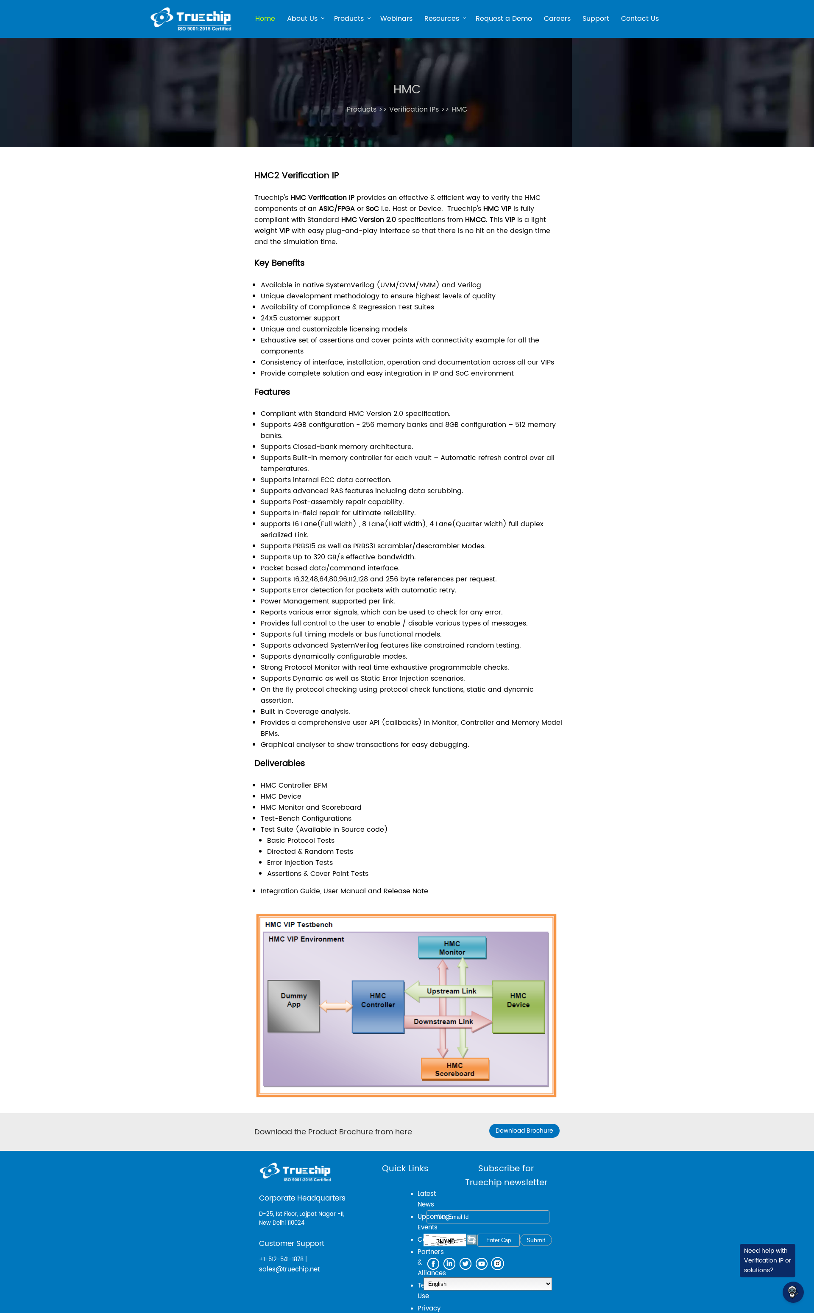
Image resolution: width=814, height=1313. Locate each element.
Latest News (427, 1199)
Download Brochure (524, 1131)
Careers (557, 18)
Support (596, 18)
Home (265, 18)
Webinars (396, 18)
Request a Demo (504, 18)
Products (349, 19)
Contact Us (640, 18)
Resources (441, 19)
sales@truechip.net (289, 1269)
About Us (302, 19)
